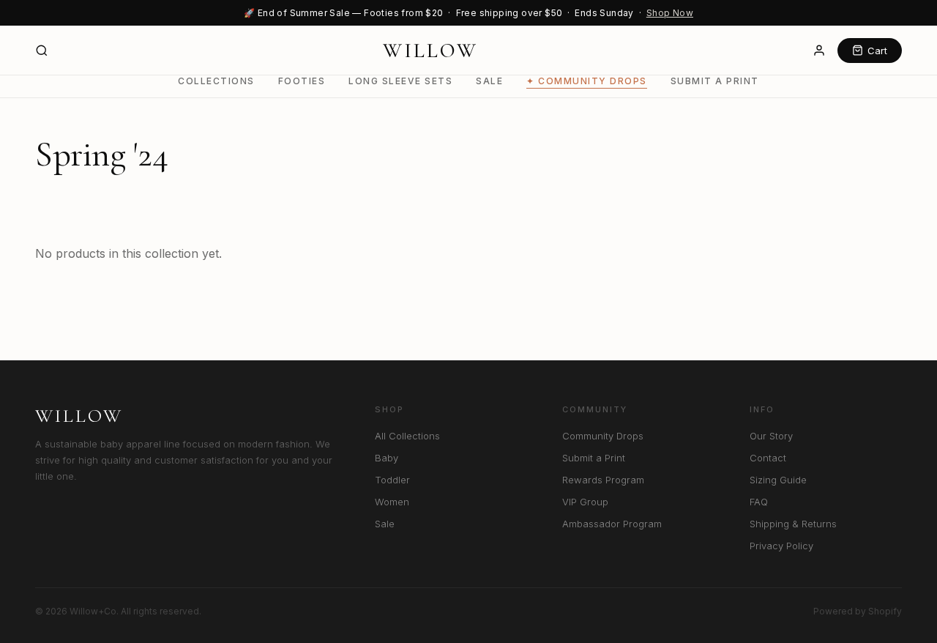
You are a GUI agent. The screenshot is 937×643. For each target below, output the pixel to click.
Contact (768, 458)
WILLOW (430, 50)
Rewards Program (603, 480)
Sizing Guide (778, 480)
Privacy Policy (781, 545)
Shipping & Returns (793, 523)
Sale (489, 80)
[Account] (819, 50)
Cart (877, 50)
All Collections (407, 436)
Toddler (392, 480)
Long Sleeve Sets (400, 80)
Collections (216, 80)
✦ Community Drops (586, 80)
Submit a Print (715, 80)
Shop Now (669, 12)
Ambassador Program (612, 523)
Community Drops (602, 436)
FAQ (759, 502)
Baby (386, 458)
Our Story (771, 436)
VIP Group (585, 502)
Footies (302, 80)
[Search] (41, 50)
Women (392, 502)
